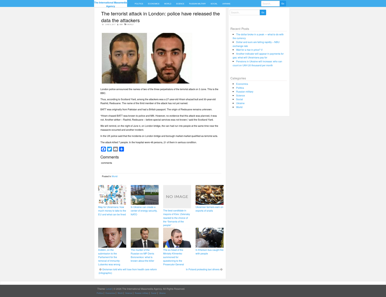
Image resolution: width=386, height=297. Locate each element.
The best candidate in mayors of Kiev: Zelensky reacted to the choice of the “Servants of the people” (176, 218)
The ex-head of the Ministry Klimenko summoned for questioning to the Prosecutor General (173, 257)
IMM (121, 24)
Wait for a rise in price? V (249, 49)
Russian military (197, 3)
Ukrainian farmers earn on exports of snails (209, 208)
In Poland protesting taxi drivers (203, 269)
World (167, 3)
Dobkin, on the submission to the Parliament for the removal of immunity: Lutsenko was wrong (109, 257)
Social (214, 3)
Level (109, 289)
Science (180, 3)
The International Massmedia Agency (110, 4)
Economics (153, 3)
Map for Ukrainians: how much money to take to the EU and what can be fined (112, 210)
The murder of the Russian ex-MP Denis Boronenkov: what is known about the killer (142, 255)
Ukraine (226, 3)
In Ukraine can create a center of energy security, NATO (144, 210)
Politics (139, 3)
